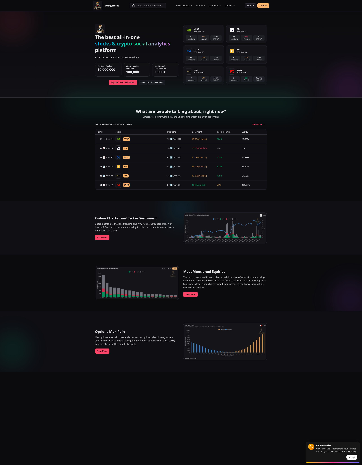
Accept (352, 457)
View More (102, 237)
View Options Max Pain (152, 82)
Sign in (250, 5)
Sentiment (213, 5)
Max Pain (200, 5)
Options (228, 5)
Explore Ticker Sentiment (123, 82)
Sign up (263, 5)
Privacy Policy (350, 451)
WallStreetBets (183, 5)
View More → (258, 124)
